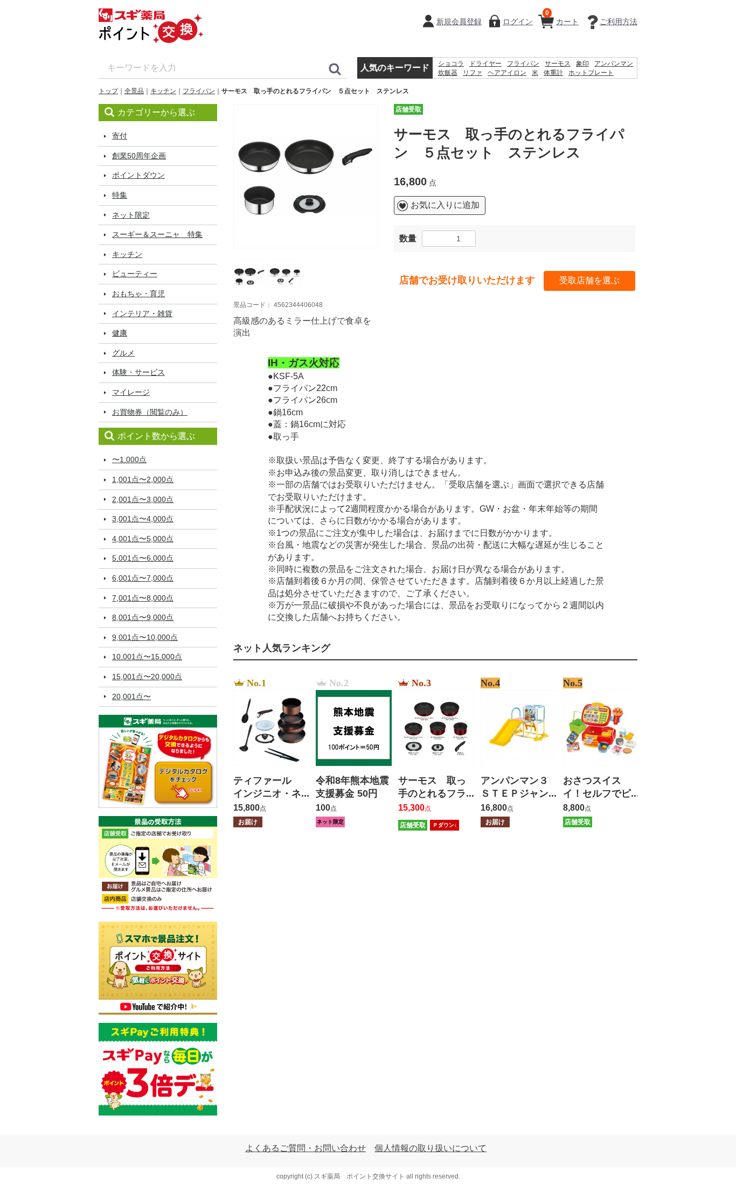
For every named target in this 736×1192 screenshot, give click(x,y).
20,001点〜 (131, 696)
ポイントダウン (138, 175)
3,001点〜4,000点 (142, 518)
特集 (119, 195)
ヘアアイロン (507, 72)
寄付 (119, 135)
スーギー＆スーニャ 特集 (157, 234)
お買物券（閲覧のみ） (150, 412)
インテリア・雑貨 (142, 313)
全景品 (134, 91)
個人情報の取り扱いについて (430, 1148)
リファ (472, 72)
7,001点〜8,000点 (142, 598)
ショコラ (451, 63)
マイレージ (131, 392)
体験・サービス (138, 372)
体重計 (553, 72)
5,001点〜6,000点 (142, 558)
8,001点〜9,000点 (142, 617)
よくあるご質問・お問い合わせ (305, 1148)
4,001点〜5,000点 (142, 538)
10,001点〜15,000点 (147, 656)
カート (562, 17)
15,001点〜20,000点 (147, 676)
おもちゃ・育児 (138, 293)
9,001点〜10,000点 (145, 637)
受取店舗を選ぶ (589, 280)
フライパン (523, 63)
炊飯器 (447, 72)
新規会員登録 (459, 21)
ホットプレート (591, 72)
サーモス (558, 63)
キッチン (163, 91)
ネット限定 (131, 215)
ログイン (518, 21)
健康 (119, 333)
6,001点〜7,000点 (142, 578)
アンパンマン (613, 63)
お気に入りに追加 (445, 205)
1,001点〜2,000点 (142, 479)
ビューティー (134, 273)
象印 (582, 63)
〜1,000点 (129, 459)
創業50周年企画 (139, 155)
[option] (305, 176)
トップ (108, 91)
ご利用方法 (618, 21)
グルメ (123, 352)
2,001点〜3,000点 (142, 499)
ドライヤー (485, 63)
